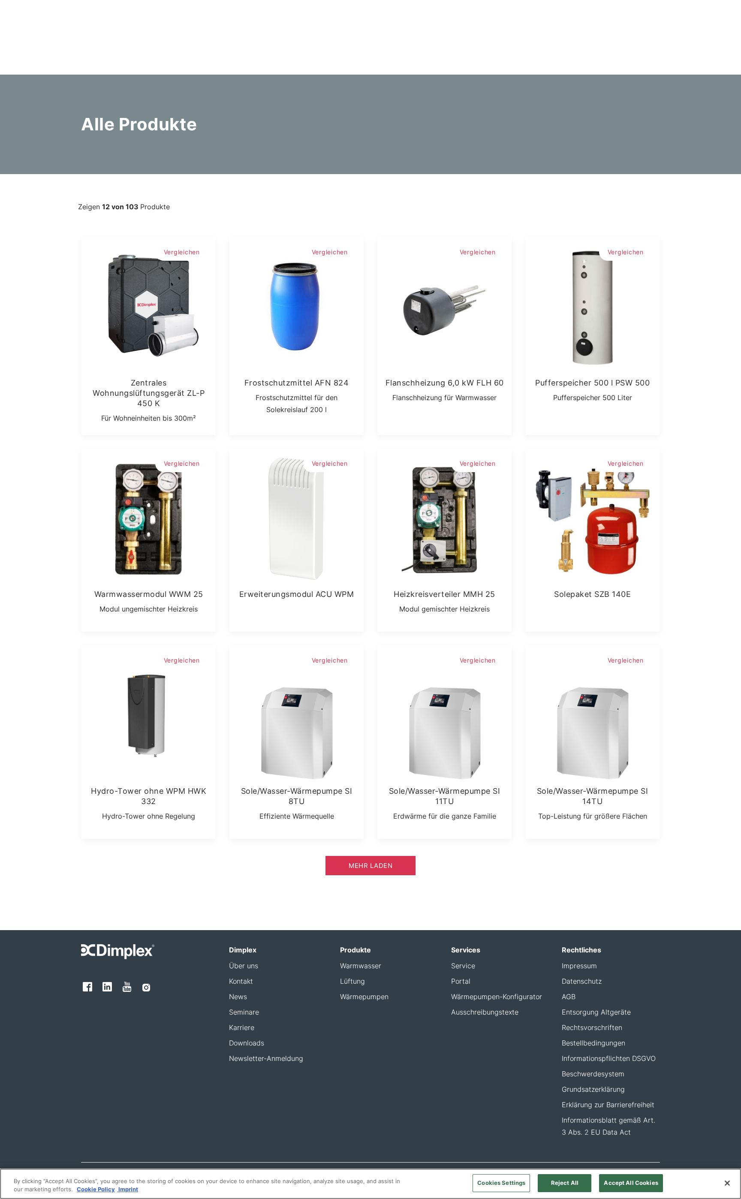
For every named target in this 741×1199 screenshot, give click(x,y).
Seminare (244, 1012)
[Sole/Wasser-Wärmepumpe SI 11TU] (444, 712)
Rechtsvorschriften (592, 1027)
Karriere (241, 1027)
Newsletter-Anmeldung (266, 1058)
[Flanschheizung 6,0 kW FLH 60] (444, 304)
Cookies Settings (501, 1182)
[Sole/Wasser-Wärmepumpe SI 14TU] (592, 712)
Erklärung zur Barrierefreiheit (608, 1104)
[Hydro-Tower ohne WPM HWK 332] (148, 712)
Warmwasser (360, 965)
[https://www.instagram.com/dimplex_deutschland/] (146, 987)
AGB (568, 996)
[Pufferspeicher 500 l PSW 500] (592, 304)
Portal (460, 981)
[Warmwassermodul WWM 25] (148, 515)
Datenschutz (582, 981)
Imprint (127, 1189)
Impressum (579, 965)
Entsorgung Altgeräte (596, 1012)
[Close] (727, 1183)
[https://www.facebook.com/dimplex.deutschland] (87, 987)
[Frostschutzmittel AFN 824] (296, 304)
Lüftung (352, 981)
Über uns (243, 965)
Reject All (564, 1182)
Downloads (246, 1043)
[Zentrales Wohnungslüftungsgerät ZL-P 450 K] (148, 304)
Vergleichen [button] (182, 252)
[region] (370, 1184)
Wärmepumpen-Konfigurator (496, 996)
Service (463, 965)
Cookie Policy (96, 1189)
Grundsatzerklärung (593, 1089)
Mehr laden (370, 866)
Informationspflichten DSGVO (609, 1058)
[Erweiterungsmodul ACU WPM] (296, 515)
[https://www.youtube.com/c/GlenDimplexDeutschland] (127, 987)
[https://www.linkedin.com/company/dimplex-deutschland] (107, 987)
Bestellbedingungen (593, 1043)
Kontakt (241, 981)
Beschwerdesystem (593, 1073)
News (238, 996)
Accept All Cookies (631, 1182)
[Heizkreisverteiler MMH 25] (444, 515)
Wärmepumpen (364, 996)
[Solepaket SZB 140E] (592, 515)
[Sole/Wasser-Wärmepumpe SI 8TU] (296, 712)
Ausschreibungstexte (484, 1012)
